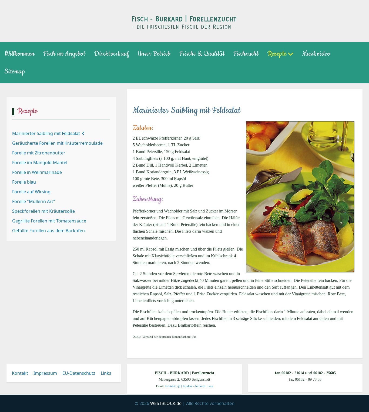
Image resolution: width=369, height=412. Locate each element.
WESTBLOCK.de (166, 403)
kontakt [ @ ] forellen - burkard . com (189, 386)
